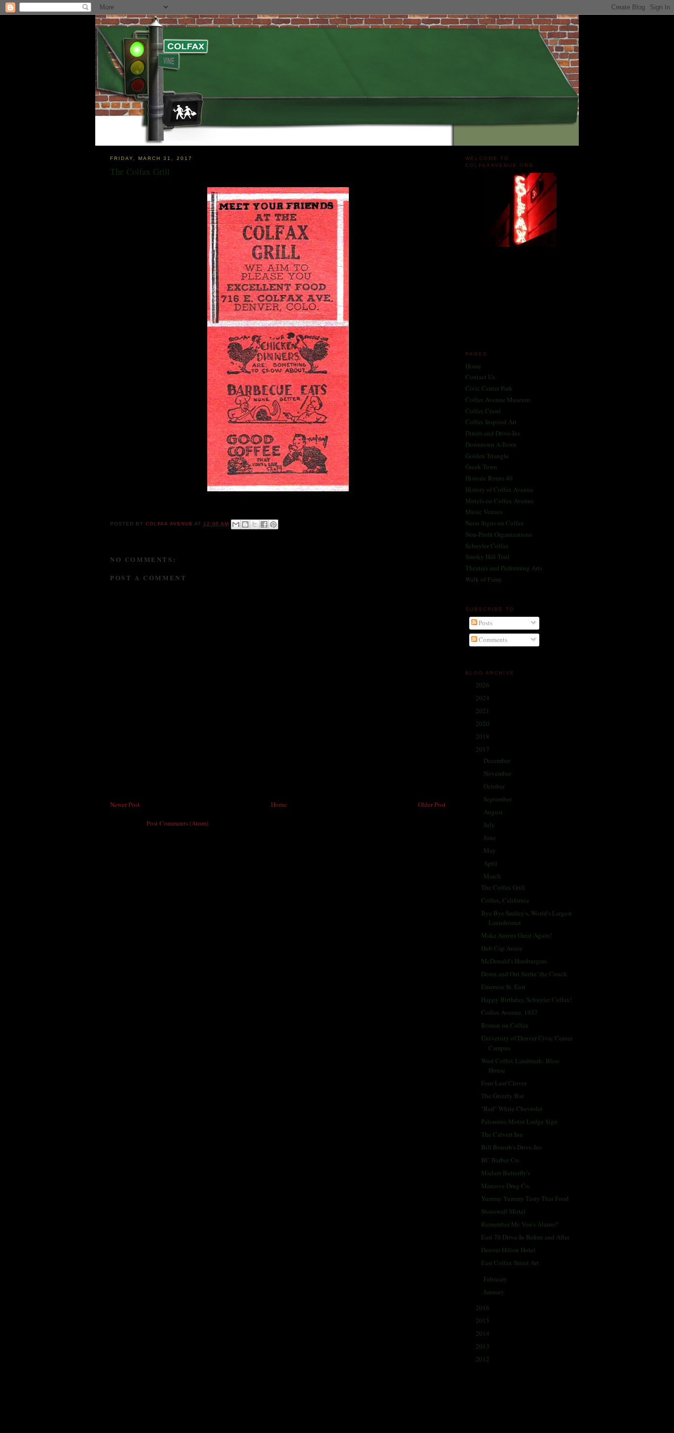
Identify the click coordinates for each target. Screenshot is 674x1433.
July (490, 824)
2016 (483, 1307)
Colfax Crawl (483, 410)
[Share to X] (255, 524)
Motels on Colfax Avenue (499, 500)
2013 (483, 1346)
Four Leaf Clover (503, 1082)
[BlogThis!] (245, 524)
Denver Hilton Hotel (508, 1249)
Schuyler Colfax (487, 545)
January (495, 1291)
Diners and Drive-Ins (492, 433)
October (495, 786)
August (494, 811)
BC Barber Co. (500, 1159)
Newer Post (125, 804)
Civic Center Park (489, 388)
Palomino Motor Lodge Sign (519, 1121)
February (496, 1278)
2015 (483, 1320)
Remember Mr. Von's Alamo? (519, 1224)
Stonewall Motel (503, 1211)
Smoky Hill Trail (487, 556)
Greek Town (481, 466)
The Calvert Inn (502, 1134)
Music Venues (484, 511)
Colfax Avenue (170, 523)
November (498, 773)
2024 (483, 697)
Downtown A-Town (491, 444)
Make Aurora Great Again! (516, 935)
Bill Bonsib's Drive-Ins (511, 1147)
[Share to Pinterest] (273, 524)
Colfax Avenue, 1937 (509, 1012)
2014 (483, 1333)
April (491, 863)
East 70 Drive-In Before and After (525, 1237)
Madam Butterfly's (505, 1172)
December (498, 760)
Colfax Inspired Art (491, 421)
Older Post (432, 804)
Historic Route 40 (489, 478)
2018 (483, 736)
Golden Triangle (487, 455)
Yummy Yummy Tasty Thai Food (525, 1198)
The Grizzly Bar (502, 1095)
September (498, 799)
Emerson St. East (503, 986)
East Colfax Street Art (510, 1262)
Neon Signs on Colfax (494, 522)
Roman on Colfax (504, 1025)
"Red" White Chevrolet (512, 1108)
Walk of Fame (483, 579)
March (493, 876)
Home (279, 804)
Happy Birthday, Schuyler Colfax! (526, 999)
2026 (483, 684)
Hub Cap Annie (502, 948)
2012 (483, 1358)
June (490, 837)
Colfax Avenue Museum (497, 399)
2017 (483, 749)
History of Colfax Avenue (499, 489)
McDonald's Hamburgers (514, 960)
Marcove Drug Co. (505, 1185)
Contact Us (480, 376)
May (490, 850)
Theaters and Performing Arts (503, 567)
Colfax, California (505, 900)
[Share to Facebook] (264, 524)
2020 (483, 723)
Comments (492, 639)
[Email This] (236, 524)
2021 (483, 710)
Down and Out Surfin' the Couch (524, 973)
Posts (484, 622)
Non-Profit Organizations (498, 534)
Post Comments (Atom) (177, 823)
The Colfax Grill (503, 887)
